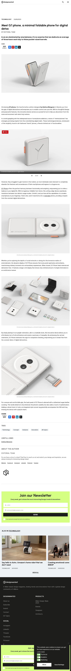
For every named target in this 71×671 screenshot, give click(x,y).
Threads (6, 633)
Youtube (36, 463)
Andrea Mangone (6, 442)
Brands (38, 606)
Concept (16, 430)
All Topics (6, 616)
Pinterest (29, 463)
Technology (6, 19)
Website (3, 463)
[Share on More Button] (22, 47)
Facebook (10, 463)
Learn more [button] (41, 652)
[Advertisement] (35, 10)
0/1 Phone (4, 188)
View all (35, 572)
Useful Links (7, 438)
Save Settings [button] (59, 664)
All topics (45, 430)
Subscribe (6, 605)
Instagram (17, 463)
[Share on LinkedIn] (16, 47)
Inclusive (25, 430)
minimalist (47, 196)
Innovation (35, 430)
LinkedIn (6, 629)
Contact (6, 612)
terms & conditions (25, 519)
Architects (39, 614)
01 (35, 175)
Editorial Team (9, 32)
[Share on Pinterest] (13, 47)
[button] (38, 655)
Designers (39, 610)
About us (6, 601)
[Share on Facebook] (9, 47)
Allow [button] (44, 664)
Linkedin (23, 463)
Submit (5, 608)
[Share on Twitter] (19, 47)
